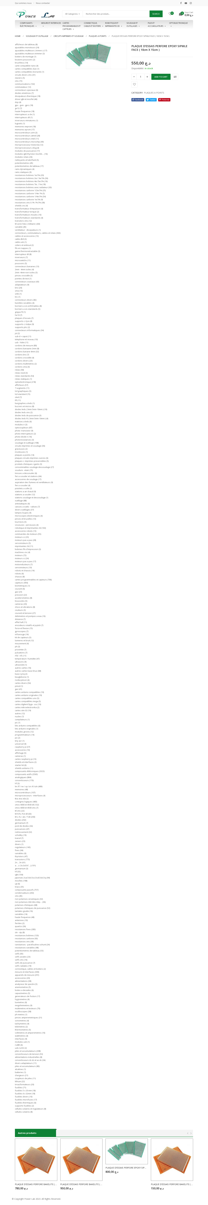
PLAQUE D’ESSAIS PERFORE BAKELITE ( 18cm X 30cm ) (36, 1184)
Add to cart (160, 76)
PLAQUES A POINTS (97, 36)
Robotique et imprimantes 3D (112, 24)
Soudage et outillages (132, 24)
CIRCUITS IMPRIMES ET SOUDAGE (69, 36)
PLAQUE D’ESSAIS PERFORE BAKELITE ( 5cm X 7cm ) (172, 1184)
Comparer (175, 77)
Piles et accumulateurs (155, 24)
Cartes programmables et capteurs (72, 25)
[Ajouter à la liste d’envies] (134, 84)
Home (18, 36)
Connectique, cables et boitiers (92, 24)
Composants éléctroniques (27, 24)
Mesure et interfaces (51, 23)
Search (156, 13)
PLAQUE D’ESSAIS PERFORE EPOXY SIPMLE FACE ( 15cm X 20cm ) (127, 1167)
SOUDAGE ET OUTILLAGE (37, 36)
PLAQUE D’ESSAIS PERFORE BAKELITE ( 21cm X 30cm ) (81, 1184)
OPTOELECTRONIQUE (178, 23)
